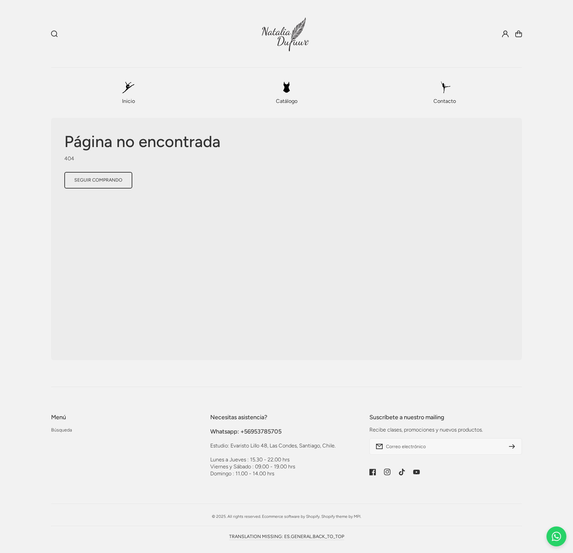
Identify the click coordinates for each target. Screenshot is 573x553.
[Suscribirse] (513, 446)
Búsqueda (61, 430)
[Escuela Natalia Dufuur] (285, 33)
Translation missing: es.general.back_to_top (286, 536)
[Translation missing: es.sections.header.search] (54, 33)
